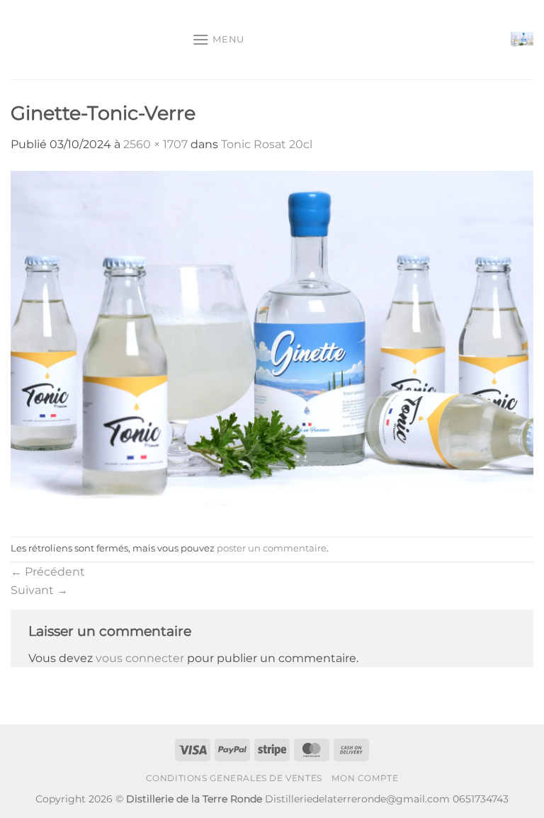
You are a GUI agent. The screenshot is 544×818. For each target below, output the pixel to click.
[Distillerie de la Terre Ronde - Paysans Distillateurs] (96, 39)
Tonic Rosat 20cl (266, 144)
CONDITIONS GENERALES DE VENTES (234, 778)
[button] (218, 39)
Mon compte (365, 778)
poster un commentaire (272, 548)
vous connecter (140, 658)
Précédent (48, 571)
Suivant (39, 590)
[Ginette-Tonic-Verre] (272, 344)
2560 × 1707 (155, 144)
